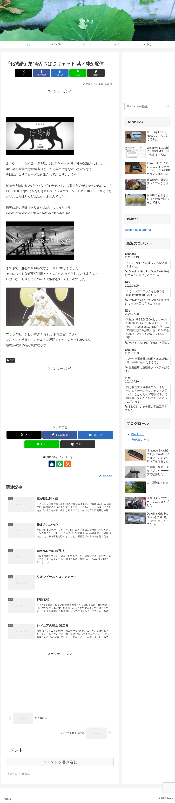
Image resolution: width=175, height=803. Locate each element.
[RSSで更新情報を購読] (67, 464)
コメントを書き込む (59, 762)
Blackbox (137, 434)
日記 (12, 360)
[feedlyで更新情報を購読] (59, 464)
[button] (96, 73)
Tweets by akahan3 (137, 230)
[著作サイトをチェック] (52, 464)
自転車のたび (140, 439)
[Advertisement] (60, 102)
